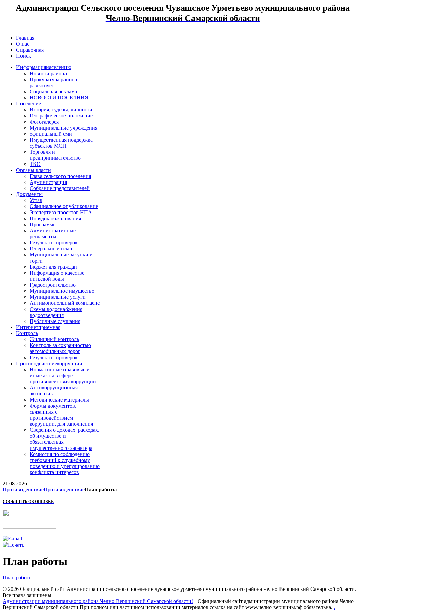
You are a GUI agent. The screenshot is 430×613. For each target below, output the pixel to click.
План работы (18, 577)
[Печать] (13, 545)
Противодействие (23, 489)
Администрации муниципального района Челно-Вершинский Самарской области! (98, 601)
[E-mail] (12, 538)
